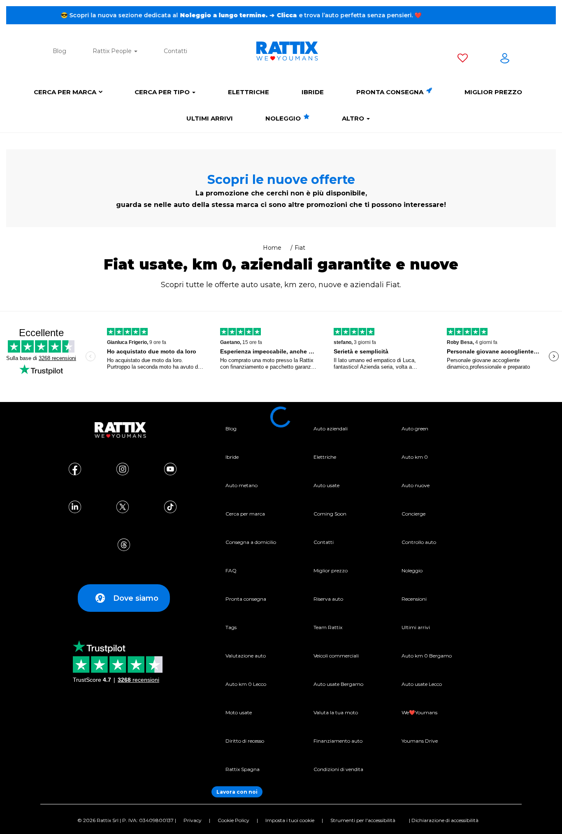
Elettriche (248, 92)
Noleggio (283, 118)
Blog (59, 51)
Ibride (313, 92)
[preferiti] (462, 59)
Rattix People (113, 51)
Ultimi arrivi (209, 118)
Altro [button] (354, 118)
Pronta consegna (390, 92)
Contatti (175, 51)
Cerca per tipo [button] (163, 92)
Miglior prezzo (493, 92)
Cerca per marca (65, 92)
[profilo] (505, 59)
